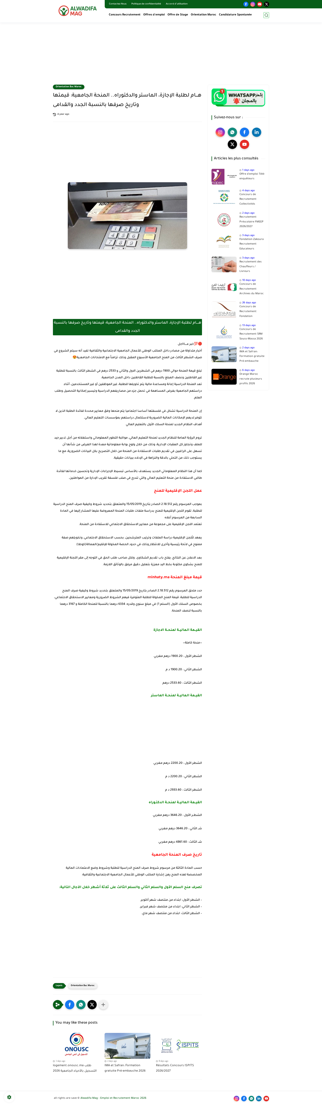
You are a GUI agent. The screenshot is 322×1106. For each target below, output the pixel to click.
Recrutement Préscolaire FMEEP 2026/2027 (251, 222)
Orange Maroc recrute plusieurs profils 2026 (250, 379)
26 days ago (249, 303)
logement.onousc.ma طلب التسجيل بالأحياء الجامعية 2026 (75, 1068)
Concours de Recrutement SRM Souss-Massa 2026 (251, 334)
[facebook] (245, 4)
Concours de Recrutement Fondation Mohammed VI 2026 (252, 312)
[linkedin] (256, 132)
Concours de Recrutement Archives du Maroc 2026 (251, 290)
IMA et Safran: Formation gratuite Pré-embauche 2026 (125, 1068)
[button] (69, 1004)
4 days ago (248, 190)
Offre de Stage (178, 15)
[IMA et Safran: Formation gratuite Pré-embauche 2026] (128, 1046)
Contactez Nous (118, 4)
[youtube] (259, 4)
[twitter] (266, 4)
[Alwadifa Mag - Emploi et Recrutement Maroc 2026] (78, 10)
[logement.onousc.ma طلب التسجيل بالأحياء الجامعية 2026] (76, 1046)
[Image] (224, 176)
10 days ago (249, 280)
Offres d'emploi (154, 15)
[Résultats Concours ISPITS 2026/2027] (179, 1046)
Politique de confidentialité (146, 4)
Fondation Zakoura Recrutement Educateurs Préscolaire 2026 (251, 245)
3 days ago (248, 235)
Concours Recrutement (125, 15)
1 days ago (248, 170)
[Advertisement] (161, 56)
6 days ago (248, 370)
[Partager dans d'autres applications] (103, 1004)
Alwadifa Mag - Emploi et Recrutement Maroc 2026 (113, 1098)
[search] (266, 15)
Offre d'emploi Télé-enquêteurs (252, 177)
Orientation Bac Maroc (69, 87)
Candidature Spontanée (235, 15)
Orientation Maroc (203, 15)
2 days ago (248, 213)
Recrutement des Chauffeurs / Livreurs (250, 267)
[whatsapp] (232, 132)
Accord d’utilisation (177, 4)
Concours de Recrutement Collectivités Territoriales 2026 (251, 200)
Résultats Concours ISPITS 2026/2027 (175, 1068)
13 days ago (249, 325)
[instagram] (252, 4)
